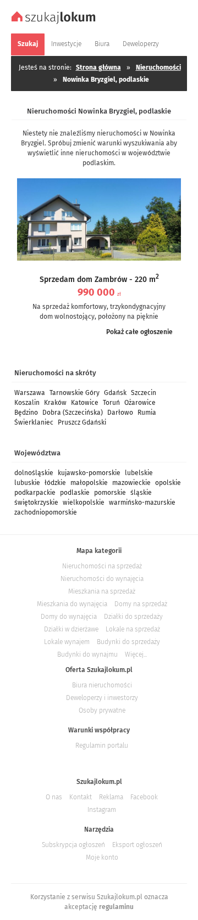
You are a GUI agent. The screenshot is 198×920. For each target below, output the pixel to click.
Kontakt (80, 797)
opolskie (168, 483)
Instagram (101, 810)
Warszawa (29, 393)
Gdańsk (115, 393)
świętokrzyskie (36, 502)
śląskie (141, 492)
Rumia (147, 412)
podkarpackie (35, 492)
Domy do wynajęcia (69, 616)
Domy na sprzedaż (140, 604)
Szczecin (143, 393)
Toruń (111, 403)
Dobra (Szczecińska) (72, 412)
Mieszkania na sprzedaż (101, 591)
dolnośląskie (33, 473)
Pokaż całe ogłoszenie (139, 332)
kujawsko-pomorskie (89, 473)
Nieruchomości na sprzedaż (102, 566)
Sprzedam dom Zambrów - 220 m (99, 279)
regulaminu (116, 907)
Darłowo (120, 412)
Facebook (144, 797)
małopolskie (89, 483)
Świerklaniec (33, 422)
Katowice (84, 403)
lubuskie (27, 483)
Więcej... (136, 654)
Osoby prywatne (102, 710)
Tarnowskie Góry (75, 393)
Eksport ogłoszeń (137, 845)
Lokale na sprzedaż (133, 629)
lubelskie (139, 473)
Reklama (111, 797)
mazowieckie (131, 483)
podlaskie (75, 492)
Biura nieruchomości (102, 685)
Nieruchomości (158, 67)
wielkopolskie (84, 502)
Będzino (26, 412)
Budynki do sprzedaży (128, 642)
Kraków (55, 403)
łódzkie (55, 483)
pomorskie (110, 492)
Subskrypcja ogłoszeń (73, 845)
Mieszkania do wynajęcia (72, 604)
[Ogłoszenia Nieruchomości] (54, 22)
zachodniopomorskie (45, 512)
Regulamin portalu (101, 745)
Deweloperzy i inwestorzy (102, 698)
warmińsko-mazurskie (142, 502)
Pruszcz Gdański (82, 422)
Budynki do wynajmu (87, 654)
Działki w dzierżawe (71, 629)
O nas (54, 797)
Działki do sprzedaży (133, 616)
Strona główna (98, 67)
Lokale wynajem (67, 642)
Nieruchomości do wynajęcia (102, 579)
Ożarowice (140, 403)
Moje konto (102, 857)
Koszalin (27, 403)
